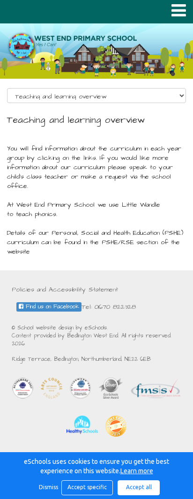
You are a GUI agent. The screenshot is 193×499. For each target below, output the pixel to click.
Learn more (136, 471)
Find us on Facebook (51, 307)
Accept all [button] (139, 487)
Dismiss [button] (48, 487)
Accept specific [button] (87, 487)
